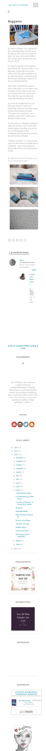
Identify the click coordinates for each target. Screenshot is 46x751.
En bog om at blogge (23, 520)
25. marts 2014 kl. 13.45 (32, 291)
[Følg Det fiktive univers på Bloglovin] (23, 738)
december (19, 457)
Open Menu (35, 5)
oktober (19, 465)
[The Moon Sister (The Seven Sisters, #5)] (14, 702)
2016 (16, 447)
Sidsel (21, 260)
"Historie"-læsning (22, 524)
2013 (16, 548)
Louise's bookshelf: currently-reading (26, 693)
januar (18, 544)
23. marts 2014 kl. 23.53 (27, 262)
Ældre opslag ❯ (31, 346)
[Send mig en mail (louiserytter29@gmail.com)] (14, 424)
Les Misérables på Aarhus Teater (25, 497)
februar (19, 540)
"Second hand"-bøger (23, 493)
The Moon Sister (24, 700)
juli (17, 475)
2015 (16, 451)
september (20, 468)
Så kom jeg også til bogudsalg (22, 535)
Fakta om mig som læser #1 (24, 515)
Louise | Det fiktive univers (32, 279)
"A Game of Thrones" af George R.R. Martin (24, 503)
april (18, 486)
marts (18, 490)
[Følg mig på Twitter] (26, 424)
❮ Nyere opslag (15, 346)
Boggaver (15, 21)
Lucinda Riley (29, 702)
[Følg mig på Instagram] (20, 424)
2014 (16, 454)
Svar (34, 270)
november (19, 461)
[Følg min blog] (32, 424)
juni (17, 479)
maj (17, 483)
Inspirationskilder (22, 511)
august (18, 472)
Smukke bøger (21, 527)
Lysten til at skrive (22, 530)
